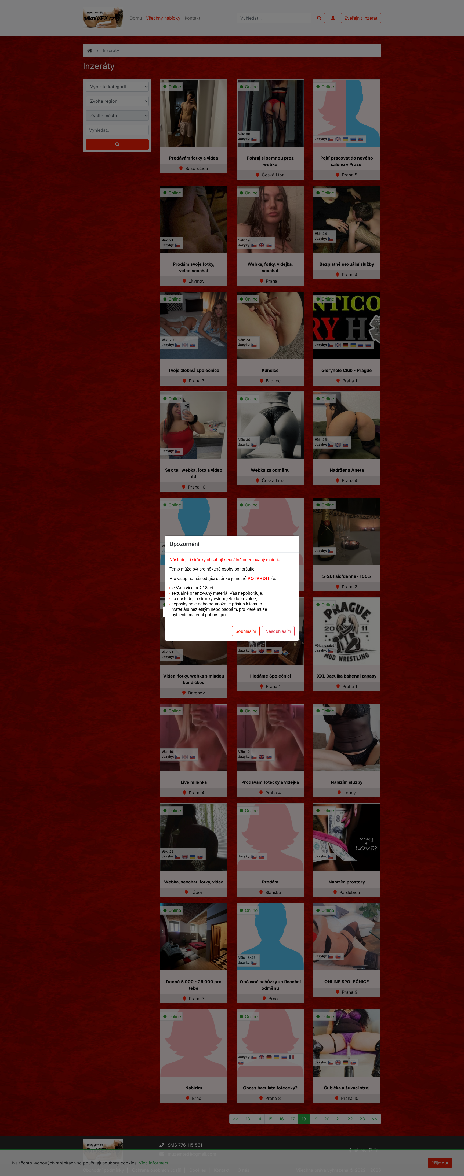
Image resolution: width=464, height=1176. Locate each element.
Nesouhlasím (278, 631)
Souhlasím (245, 631)
